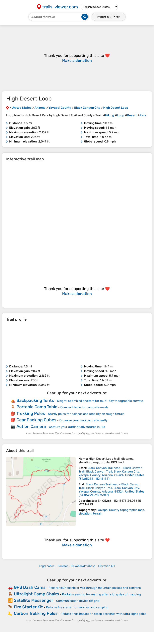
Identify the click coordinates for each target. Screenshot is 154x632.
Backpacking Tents (35, 400)
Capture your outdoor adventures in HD (77, 427)
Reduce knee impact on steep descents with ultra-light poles (103, 614)
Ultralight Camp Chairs (36, 593)
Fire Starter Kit (28, 606)
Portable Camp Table (36, 406)
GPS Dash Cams (30, 587)
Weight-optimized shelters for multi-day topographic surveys (100, 401)
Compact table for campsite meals (84, 407)
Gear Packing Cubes (36, 419)
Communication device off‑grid (77, 601)
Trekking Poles (30, 413)
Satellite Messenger (33, 600)
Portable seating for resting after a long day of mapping (101, 594)
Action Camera (31, 426)
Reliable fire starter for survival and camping (77, 607)
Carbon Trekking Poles (36, 613)
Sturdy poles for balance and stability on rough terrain (86, 414)
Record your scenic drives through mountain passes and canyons (95, 588)
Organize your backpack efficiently (83, 420)
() (111, 473)
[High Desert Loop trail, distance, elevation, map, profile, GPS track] (41, 491)
